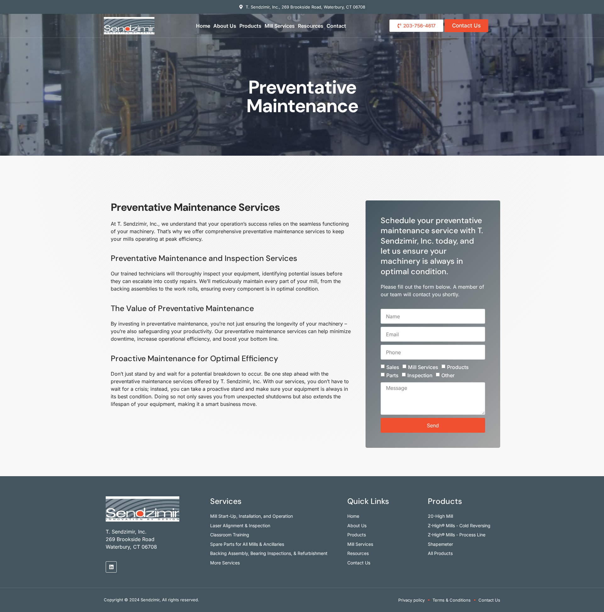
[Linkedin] (111, 566)
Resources (310, 26)
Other (448, 375)
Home (203, 26)
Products (250, 26)
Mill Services (280, 26)
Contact (336, 26)
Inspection (420, 375)
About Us (224, 26)
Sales (392, 367)
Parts (392, 375)
